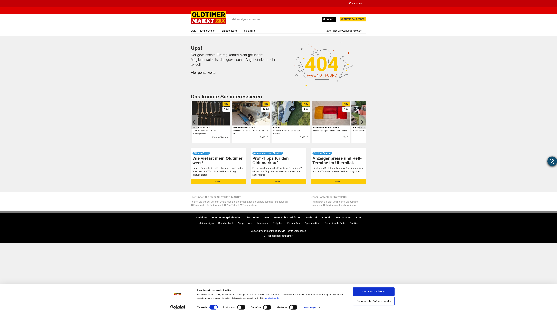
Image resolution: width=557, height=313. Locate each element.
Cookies (354, 223)
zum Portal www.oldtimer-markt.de (344, 31)
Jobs (358, 217)
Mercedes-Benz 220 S (244, 127)
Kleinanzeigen (208, 31)
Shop (241, 223)
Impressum (262, 223)
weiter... (213, 72)
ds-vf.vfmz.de (272, 298)
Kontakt (326, 217)
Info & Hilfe (249, 31)
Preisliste (201, 217)
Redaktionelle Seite (335, 223)
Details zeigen (309, 307)
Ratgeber (278, 223)
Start (193, 31)
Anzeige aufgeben (354, 19)
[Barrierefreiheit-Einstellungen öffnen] (552, 161)
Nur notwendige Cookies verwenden (374, 301)
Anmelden (356, 3)
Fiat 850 (277, 127)
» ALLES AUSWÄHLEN (374, 291)
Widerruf (311, 217)
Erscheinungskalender (226, 217)
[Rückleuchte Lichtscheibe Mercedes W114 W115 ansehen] (331, 113)
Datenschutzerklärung (287, 217)
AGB (266, 217)
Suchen (329, 19)
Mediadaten (343, 217)
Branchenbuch (229, 31)
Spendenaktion (312, 223)
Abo (250, 223)
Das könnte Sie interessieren (226, 97)
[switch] (241, 307)
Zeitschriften (293, 223)
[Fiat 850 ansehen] (291, 113)
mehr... (218, 181)
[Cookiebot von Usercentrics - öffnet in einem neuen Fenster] (177, 307)
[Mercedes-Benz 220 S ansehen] (251, 113)
